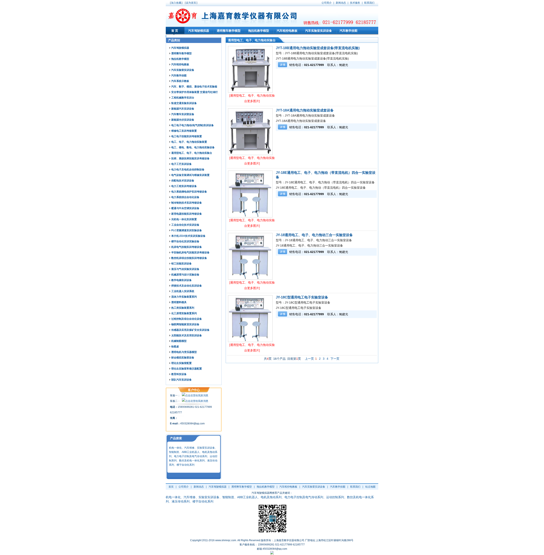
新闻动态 (199, 486)
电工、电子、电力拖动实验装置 (189, 141)
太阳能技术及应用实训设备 (186, 335)
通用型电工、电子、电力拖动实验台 (191, 152)
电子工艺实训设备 (181, 164)
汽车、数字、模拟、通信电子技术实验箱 (194, 86)
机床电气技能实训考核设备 (186, 246)
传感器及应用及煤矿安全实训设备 (190, 329)
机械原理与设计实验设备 (185, 274)
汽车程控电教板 (287, 30)
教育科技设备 (179, 374)
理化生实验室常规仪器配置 (186, 368)
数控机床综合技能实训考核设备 (189, 258)
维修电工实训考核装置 (184, 130)
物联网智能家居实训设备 (185, 324)
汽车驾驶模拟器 (198, 30)
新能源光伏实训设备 (182, 119)
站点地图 (370, 486)
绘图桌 (175, 346)
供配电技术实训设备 (182, 180)
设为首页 (191, 2)
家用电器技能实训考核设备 (186, 213)
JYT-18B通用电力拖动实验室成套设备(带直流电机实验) (318, 48)
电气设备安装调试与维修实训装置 (190, 175)
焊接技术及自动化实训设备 (186, 285)
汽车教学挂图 (348, 30)
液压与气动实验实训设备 (185, 269)
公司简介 (183, 486)
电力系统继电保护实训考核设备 (189, 191)
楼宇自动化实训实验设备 (185, 241)
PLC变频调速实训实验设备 (186, 230)
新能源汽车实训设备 (182, 108)
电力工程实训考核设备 (184, 186)
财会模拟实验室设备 (182, 357)
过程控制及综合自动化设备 (186, 318)
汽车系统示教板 (180, 81)
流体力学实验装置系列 (184, 296)
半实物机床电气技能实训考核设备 (190, 252)
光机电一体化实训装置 (184, 219)
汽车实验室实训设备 (318, 30)
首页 (175, 30)
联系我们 (355, 486)
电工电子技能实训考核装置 (186, 136)
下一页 (334, 358)
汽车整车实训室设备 (182, 114)
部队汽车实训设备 (181, 379)
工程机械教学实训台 (182, 97)
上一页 (309, 358)
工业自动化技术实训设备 (185, 224)
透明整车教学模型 (229, 30)
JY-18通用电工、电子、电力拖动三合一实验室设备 (314, 235)
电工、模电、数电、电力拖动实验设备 (193, 147)
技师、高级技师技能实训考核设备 (190, 158)
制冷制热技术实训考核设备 (186, 202)
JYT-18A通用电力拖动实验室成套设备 (305, 110)
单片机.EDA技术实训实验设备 (188, 235)
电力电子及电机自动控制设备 (187, 169)
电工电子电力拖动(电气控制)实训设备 (192, 125)
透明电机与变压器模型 (184, 352)
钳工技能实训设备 (181, 263)
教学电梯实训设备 (181, 280)
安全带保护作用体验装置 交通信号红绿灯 (194, 92)
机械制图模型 (179, 341)
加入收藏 (176, 2)
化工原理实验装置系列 (184, 313)
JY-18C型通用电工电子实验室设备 (302, 297)
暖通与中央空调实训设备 (185, 208)
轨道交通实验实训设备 (184, 103)
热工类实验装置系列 (182, 307)
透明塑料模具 (179, 302)
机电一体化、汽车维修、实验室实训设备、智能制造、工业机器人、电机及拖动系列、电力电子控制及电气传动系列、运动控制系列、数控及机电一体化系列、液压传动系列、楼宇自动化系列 (193, 456)
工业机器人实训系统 (182, 291)
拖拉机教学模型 (258, 30)
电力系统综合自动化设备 (185, 197)
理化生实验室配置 (181, 363)
